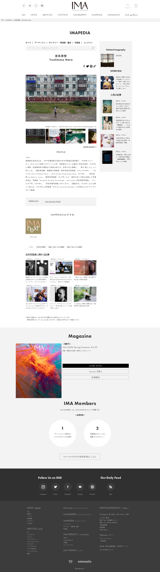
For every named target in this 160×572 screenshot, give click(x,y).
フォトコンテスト (68, 545)
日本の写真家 (41, 247)
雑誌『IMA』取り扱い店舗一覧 (108, 522)
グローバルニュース (33, 541)
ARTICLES (29, 259)
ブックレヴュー (31, 539)
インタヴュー (37, 259)
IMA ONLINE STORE (53, 202)
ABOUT (65, 538)
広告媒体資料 (103, 525)
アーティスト (40, 42)
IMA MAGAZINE (68, 540)
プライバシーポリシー (106, 538)
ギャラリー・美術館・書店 (60, 42)
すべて (28, 42)
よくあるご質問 (104, 518)
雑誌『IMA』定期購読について (108, 520)
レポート (29, 537)
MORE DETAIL (95, 365)
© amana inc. (80, 568)
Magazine (80, 336)
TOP (2, 20)
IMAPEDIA (9, 20)
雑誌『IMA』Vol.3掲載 (74, 247)
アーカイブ (61, 259)
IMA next (75, 507)
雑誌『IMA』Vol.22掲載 (56, 247)
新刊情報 (29, 518)
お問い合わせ (103, 529)
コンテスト (88, 42)
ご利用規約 (103, 541)
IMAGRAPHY (77, 514)
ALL (28, 511)
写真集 (77, 42)
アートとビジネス (32, 551)
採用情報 (102, 527)
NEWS (34, 507)
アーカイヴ (30, 544)
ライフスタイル (31, 546)
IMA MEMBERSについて (106, 549)
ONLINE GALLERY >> (89, 147)
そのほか (29, 523)
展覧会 (29, 513)
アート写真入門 (31, 548)
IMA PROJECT (76, 534)
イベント (29, 516)
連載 (28, 553)
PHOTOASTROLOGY (114, 507)
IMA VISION (73, 550)
